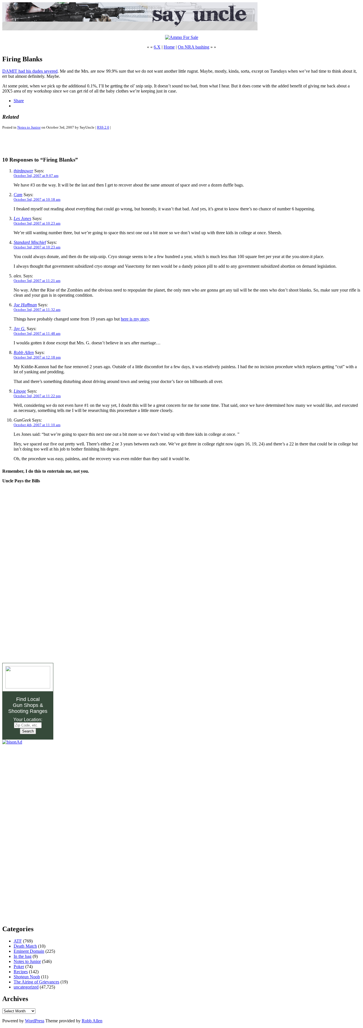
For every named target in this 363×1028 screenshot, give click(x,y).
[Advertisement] (68, 142)
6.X (157, 47)
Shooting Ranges (27, 711)
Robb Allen (24, 352)
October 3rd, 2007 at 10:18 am (37, 199)
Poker (19, 966)
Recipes (21, 971)
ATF (18, 941)
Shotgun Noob (27, 976)
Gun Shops (25, 705)
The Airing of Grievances (36, 981)
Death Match (25, 946)
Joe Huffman (25, 304)
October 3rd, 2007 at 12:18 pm (37, 357)
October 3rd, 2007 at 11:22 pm (37, 396)
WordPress (34, 1020)
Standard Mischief (30, 242)
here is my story (135, 319)
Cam (18, 194)
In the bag (22, 956)
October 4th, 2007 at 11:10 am (37, 425)
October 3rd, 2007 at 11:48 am (37, 333)
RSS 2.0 (103, 127)
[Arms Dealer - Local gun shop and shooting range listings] (27, 686)
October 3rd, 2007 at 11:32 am (37, 309)
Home (169, 47)
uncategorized (26, 987)
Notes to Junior (29, 127)
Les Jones (22, 218)
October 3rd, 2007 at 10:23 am (37, 223)
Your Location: (27, 719)
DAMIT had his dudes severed (30, 71)
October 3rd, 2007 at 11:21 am (37, 281)
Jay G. (20, 328)
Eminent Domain (29, 951)
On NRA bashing (193, 47)
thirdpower (23, 170)
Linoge (20, 391)
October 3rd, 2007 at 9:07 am (36, 175)
